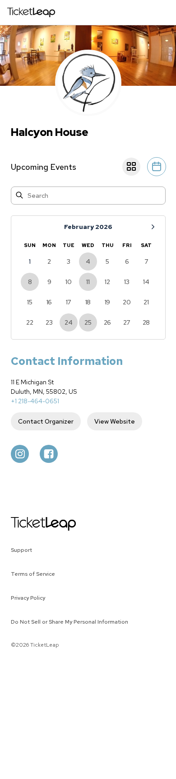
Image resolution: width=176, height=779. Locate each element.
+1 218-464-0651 (35, 401)
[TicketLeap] (32, 524)
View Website (114, 421)
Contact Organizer (46, 421)
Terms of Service (33, 574)
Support (21, 550)
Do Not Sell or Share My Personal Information (69, 621)
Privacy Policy (28, 598)
